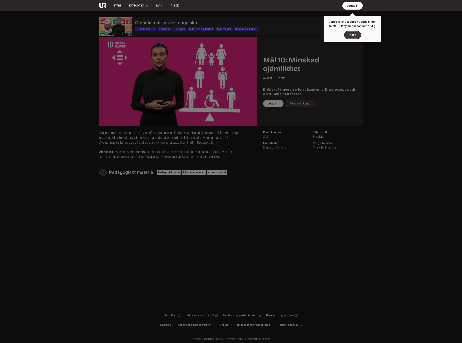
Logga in (352, 5)
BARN (159, 5)
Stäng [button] (352, 35)
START (117, 5)
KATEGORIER (136, 5)
